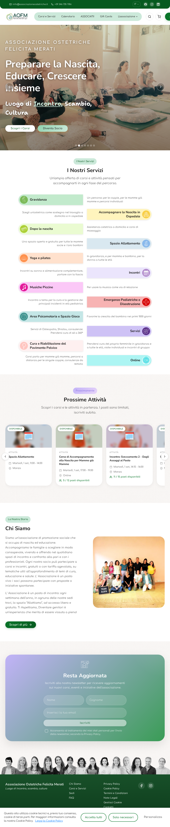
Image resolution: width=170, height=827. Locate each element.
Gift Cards (106, 16)
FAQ (71, 798)
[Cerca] (149, 16)
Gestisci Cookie (113, 802)
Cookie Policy (111, 788)
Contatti (108, 807)
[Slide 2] (79, 146)
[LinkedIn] (158, 4)
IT (135, 4)
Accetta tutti (93, 817)
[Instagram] (151, 4)
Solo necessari (123, 817)
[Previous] (5, 456)
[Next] (164, 456)
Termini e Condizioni (116, 793)
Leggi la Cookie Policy (49, 821)
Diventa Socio (52, 128)
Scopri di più (18, 624)
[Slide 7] (94, 145)
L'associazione (126, 16)
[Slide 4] (85, 145)
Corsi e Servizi (46, 16)
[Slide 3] (82, 145)
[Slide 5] (88, 145)
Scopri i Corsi (20, 128)
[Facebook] (145, 4)
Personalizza (153, 817)
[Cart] (159, 16)
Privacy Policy (112, 784)
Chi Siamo (75, 784)
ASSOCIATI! (87, 16)
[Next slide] (161, 87)
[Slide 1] (76, 145)
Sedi (71, 793)
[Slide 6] (91, 145)
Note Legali (111, 798)
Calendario (68, 16)
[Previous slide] (9, 87)
